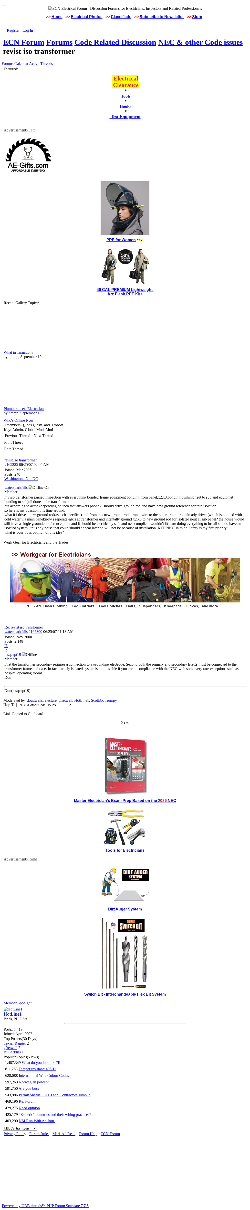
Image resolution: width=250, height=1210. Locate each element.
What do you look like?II (41, 1062)
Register (13, 30)
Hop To (9, 705)
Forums (59, 42)
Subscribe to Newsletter (162, 17)
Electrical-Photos (87, 17)
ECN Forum (23, 42)
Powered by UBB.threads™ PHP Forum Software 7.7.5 (45, 1206)
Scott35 (97, 700)
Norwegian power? (34, 1082)
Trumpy (111, 700)
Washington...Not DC (21, 479)
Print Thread (13, 442)
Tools (126, 96)
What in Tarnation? (18, 352)
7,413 (18, 1029)
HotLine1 (81, 700)
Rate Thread (13, 449)
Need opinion (29, 1108)
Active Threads (41, 63)
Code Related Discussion (115, 42)
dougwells (35, 700)
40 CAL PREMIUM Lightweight (125, 290)
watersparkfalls (16, 632)
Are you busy (29, 1088)
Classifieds (121, 17)
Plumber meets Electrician (24, 409)
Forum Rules (39, 1134)
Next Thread (43, 436)
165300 (36, 632)
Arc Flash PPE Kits (125, 294)
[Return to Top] (4, 5)
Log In (27, 30)
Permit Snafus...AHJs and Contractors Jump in (55, 1095)
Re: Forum (27, 1101)
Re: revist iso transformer (23, 627)
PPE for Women (121, 240)
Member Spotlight (17, 1003)
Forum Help (88, 1134)
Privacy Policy (15, 1134)
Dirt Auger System (125, 909)
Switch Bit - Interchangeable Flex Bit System (125, 994)
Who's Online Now (19, 420)
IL (6, 646)
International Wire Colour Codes (44, 1075)
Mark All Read (63, 1134)
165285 (12, 464)
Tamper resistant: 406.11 (37, 1069)
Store (197, 17)
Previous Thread (17, 436)
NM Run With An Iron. (37, 1121)
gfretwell (65, 700)
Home (57, 17)
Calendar (21, 63)
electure (51, 700)
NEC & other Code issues (200, 42)
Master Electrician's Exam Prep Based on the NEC (125, 801)
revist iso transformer (20, 460)
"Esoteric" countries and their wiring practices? (55, 1114)
